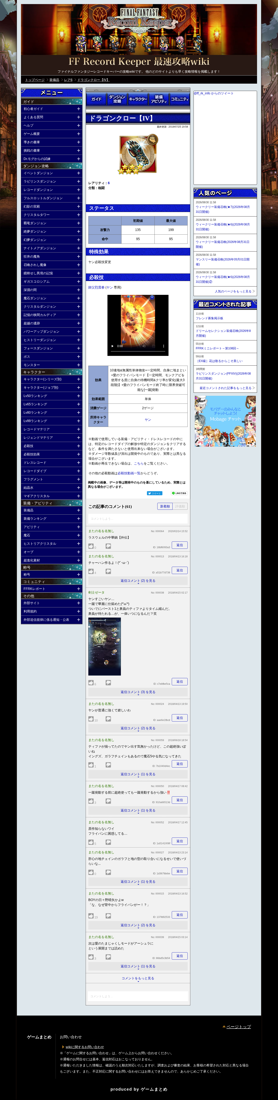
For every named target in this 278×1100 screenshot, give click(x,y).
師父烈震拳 (96, 287)
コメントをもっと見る (138, 978)
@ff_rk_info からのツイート (214, 93)
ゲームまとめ (154, 1089)
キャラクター (138, 99)
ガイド (96, 99)
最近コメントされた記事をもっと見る (226, 388)
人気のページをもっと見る (233, 291)
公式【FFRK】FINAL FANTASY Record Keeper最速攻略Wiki (139, 62)
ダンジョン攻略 (117, 99)
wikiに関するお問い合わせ (85, 1047)
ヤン (110, 287)
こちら (139, 463)
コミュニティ (179, 99)
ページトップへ (203, 458)
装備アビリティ (158, 99)
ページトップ (239, 1027)
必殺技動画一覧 (129, 473)
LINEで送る (179, 493)
